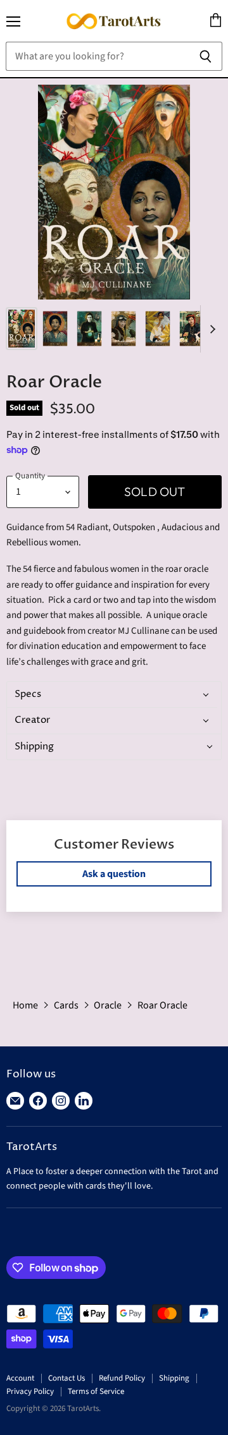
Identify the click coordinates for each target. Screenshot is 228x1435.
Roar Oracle (162, 1005)
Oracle (108, 1005)
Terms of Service (96, 1391)
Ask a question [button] (114, 874)
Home (25, 1005)
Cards (66, 1005)
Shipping (174, 1378)
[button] (112, 694)
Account (20, 1378)
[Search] (205, 56)
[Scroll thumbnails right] (210, 329)
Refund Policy (122, 1378)
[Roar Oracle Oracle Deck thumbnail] (21, 328)
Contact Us (66, 1378)
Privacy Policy (30, 1391)
